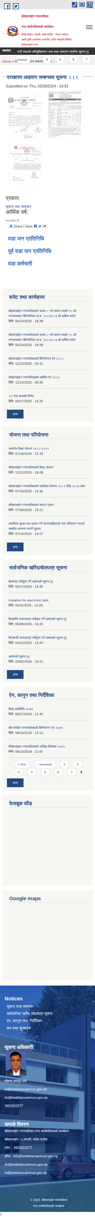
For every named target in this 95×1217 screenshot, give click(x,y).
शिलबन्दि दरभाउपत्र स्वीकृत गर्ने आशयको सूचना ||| (38, 619)
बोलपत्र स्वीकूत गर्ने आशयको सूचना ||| (31, 581)
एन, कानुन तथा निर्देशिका (24, 1021)
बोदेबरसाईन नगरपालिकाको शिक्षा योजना (31, 467)
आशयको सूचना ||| (19, 656)
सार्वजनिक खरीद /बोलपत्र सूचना (30, 1013)
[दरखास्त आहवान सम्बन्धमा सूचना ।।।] (25, 115)
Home (6, 61)
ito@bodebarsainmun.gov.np (26, 1097)
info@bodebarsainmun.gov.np (35, 1156)
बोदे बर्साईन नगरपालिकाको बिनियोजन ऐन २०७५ (36, 728)
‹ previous (45, 764)
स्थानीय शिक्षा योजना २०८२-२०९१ (29, 448)
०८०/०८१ (12, 220)
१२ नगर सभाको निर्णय (21, 396)
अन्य (15, 414)
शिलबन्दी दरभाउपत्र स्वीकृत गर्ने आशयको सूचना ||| (38, 638)
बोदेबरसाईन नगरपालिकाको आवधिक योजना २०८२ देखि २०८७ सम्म (47, 486)
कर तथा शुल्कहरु (19, 1028)
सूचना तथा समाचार (18, 207)
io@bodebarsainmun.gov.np (26, 1089)
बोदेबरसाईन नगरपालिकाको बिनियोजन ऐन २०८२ (36, 358)
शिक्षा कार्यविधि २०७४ (21, 709)
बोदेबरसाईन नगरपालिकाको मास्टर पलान (31, 505)
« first (22, 764)
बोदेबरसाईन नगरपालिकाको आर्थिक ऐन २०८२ (34, 377)
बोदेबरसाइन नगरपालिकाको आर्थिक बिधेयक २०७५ (37, 746)
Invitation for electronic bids (28, 600)
